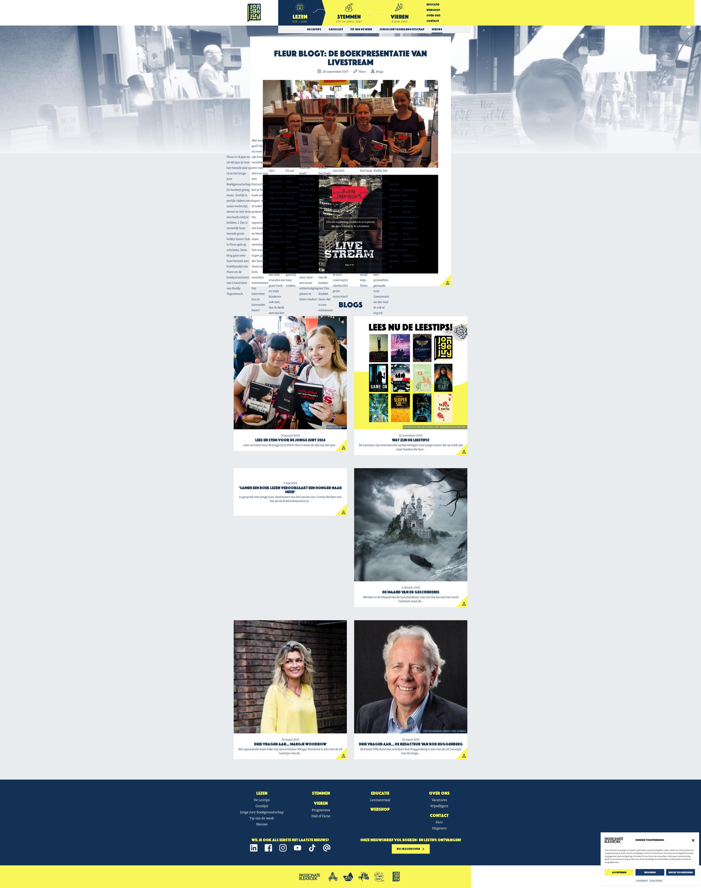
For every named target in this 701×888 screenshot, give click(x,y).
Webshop (433, 10)
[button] (693, 840)
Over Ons (433, 15)
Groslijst (261, 806)
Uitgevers (439, 828)
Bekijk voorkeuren (681, 872)
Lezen (261, 793)
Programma (321, 810)
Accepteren (619, 872)
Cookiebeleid (642, 880)
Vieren (321, 803)
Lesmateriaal (380, 800)
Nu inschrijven (409, 849)
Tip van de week (262, 818)
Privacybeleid (656, 880)
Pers (439, 822)
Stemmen (321, 793)
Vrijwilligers (439, 806)
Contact (432, 21)
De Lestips (262, 800)
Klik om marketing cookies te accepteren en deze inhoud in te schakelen (350, 224)
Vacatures (439, 800)
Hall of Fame (320, 816)
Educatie (432, 4)
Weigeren (650, 872)
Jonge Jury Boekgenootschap (262, 812)
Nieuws (262, 824)
